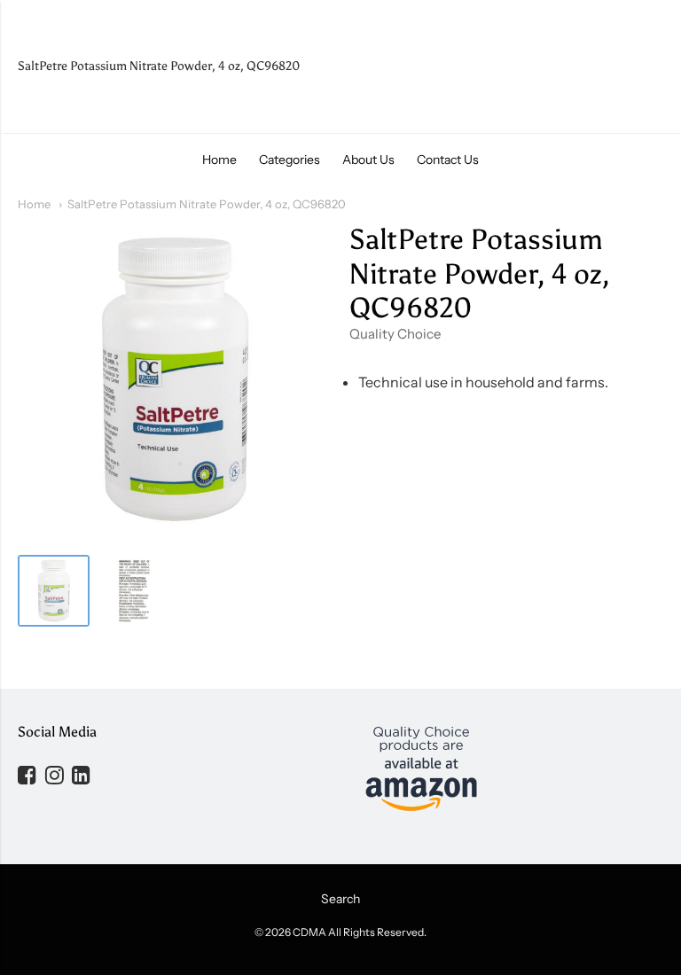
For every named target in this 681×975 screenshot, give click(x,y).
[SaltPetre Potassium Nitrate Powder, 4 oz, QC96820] (54, 591)
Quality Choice (395, 333)
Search (340, 899)
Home (219, 160)
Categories (289, 160)
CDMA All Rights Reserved (358, 932)
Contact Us (448, 160)
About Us (368, 160)
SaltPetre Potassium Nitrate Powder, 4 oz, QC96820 (206, 204)
